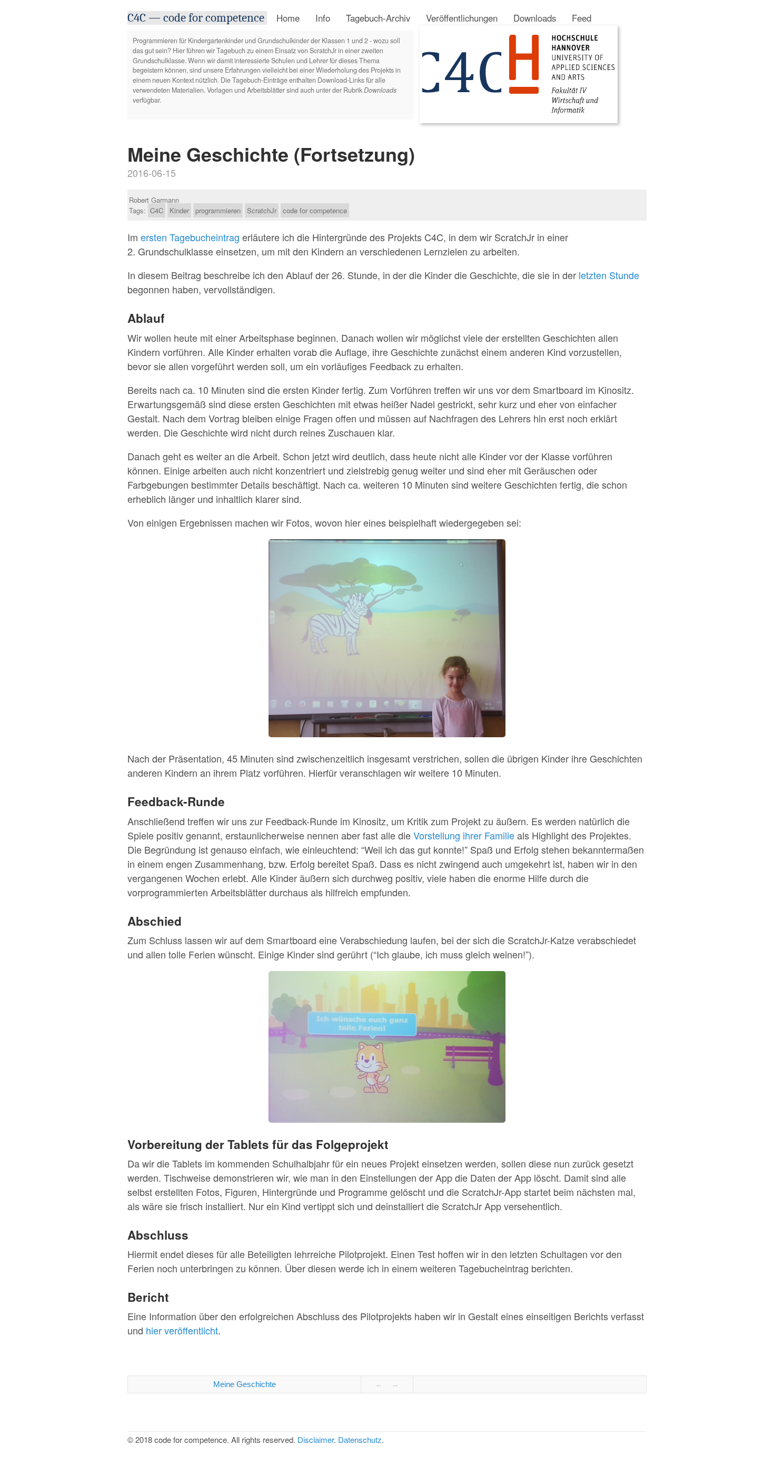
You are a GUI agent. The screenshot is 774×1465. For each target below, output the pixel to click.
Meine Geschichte (244, 1384)
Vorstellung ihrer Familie (463, 835)
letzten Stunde (609, 275)
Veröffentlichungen (462, 18)
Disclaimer (315, 1439)
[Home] (462, 115)
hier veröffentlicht (182, 1330)
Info (322, 18)
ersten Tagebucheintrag (190, 237)
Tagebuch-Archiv (378, 18)
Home (288, 18)
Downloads (534, 18)
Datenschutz (360, 1439)
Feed (581, 18)
